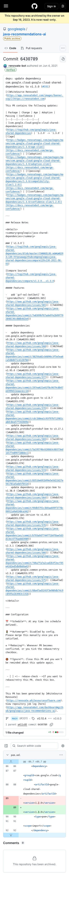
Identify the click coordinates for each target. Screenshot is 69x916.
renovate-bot (17, 65)
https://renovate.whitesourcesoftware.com (34, 700)
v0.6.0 (57, 718)
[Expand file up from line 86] (11, 761)
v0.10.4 (41, 718)
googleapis (16, 29)
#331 (45, 86)
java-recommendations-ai (24, 34)
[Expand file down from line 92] (11, 835)
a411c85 (22, 724)
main (14, 718)
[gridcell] (34, 761)
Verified (10, 69)
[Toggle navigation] (6, 6)
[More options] (61, 755)
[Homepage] (34, 6)
